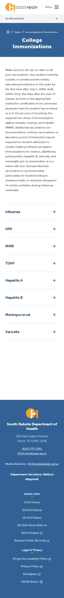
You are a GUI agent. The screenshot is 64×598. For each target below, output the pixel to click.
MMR (9, 246)
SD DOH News (32, 517)
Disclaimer (30, 574)
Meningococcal (17, 315)
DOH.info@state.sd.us (32, 453)
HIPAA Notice (30, 581)
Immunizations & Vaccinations (41, 32)
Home (8, 32)
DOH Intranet (30, 533)
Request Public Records (30, 540)
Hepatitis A (14, 280)
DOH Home (32, 502)
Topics (17, 32)
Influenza (12, 212)
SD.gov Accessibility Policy (30, 558)
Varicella (12, 332)
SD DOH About (32, 510)
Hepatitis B (14, 297)
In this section (14, 18)
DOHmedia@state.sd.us (43, 464)
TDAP (9, 263)
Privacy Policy (30, 566)
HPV (8, 229)
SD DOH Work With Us (32, 525)
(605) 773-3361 (32, 448)
